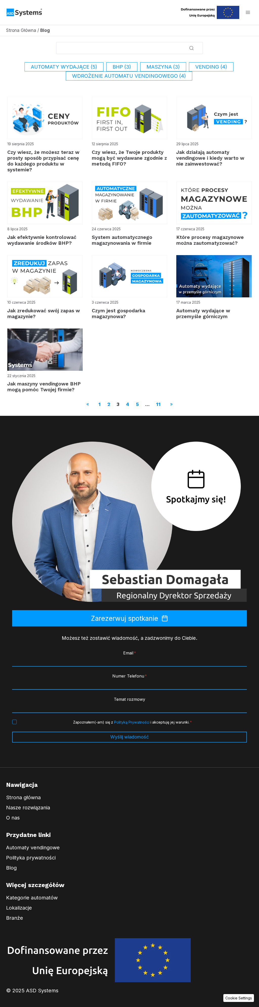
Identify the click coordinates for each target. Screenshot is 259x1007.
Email (129, 652)
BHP (122, 67)
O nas (13, 818)
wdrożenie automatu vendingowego (129, 76)
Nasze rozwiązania (28, 808)
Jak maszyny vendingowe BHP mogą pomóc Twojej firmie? (44, 387)
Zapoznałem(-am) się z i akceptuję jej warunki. (132, 722)
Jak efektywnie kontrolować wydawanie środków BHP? (41, 240)
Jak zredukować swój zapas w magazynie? (43, 313)
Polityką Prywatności (131, 722)
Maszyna (163, 67)
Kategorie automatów (32, 898)
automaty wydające (64, 67)
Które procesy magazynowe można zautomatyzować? (210, 240)
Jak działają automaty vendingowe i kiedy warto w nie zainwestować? (210, 158)
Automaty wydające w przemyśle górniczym (203, 313)
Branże (14, 918)
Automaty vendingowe (33, 848)
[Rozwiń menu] (247, 12)
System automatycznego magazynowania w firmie (122, 240)
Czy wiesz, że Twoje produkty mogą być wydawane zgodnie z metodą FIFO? (129, 158)
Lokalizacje (19, 908)
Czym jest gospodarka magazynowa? (118, 313)
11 (158, 404)
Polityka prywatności (31, 858)
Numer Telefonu (129, 676)
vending (211, 67)
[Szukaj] (191, 48)
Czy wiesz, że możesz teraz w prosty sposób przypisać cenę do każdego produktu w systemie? (43, 161)
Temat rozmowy (129, 699)
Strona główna (23, 797)
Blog (11, 868)
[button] (238, 998)
